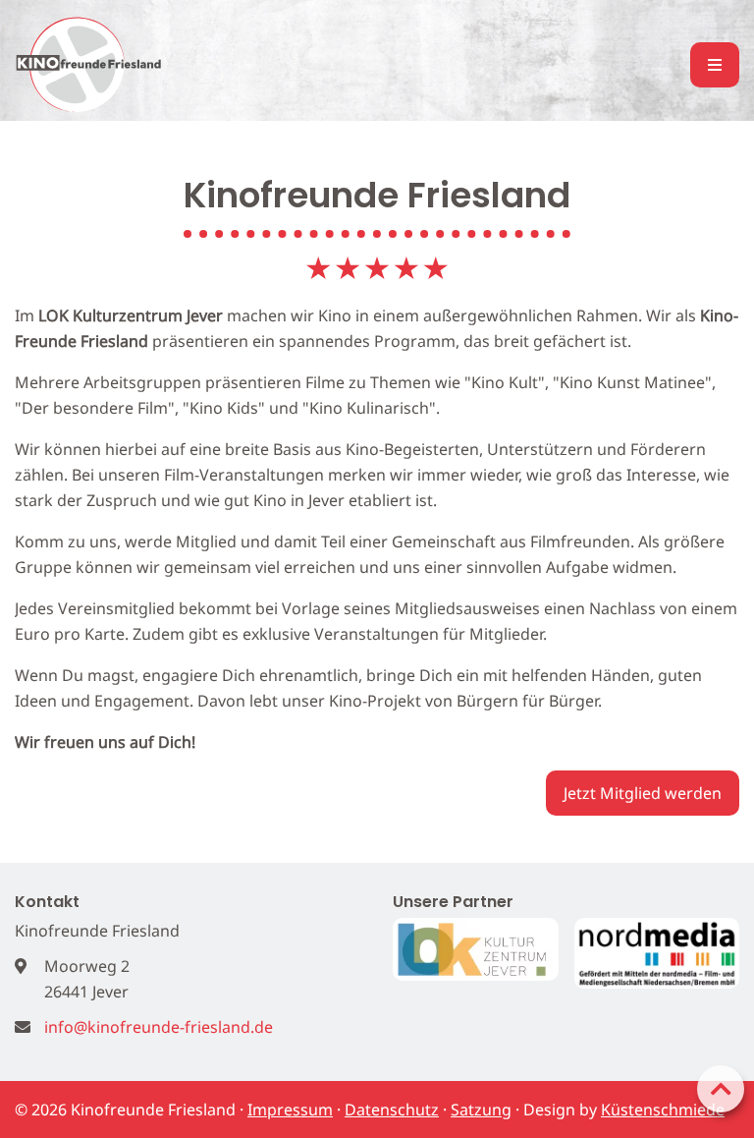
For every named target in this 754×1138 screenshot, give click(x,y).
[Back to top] (720, 1088)
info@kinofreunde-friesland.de (158, 1027)
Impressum (290, 1109)
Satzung (481, 1109)
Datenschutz (392, 1109)
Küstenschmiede (663, 1109)
